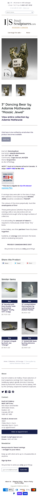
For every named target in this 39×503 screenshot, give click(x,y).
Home (5, 361)
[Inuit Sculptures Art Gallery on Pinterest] (13, 391)
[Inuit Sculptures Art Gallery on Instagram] (9, 391)
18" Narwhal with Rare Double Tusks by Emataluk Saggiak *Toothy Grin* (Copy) (8, 308)
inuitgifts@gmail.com (14, 437)
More (28, 33)
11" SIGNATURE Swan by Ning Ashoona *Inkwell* (29, 343)
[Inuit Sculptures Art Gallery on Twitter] (3, 391)
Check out (26, 8)
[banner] (19, 23)
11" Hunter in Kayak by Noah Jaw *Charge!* (9, 343)
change (27, 2)
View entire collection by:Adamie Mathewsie (15, 118)
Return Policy (28, 481)
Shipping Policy (17, 481)
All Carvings (19, 361)
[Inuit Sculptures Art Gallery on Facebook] (6, 391)
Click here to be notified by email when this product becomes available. (17, 133)
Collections (11, 361)
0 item (16, 8)
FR (11, 2)
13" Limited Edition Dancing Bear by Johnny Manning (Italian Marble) (29, 307)
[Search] (32, 12)
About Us (8, 481)
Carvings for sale (14, 33)
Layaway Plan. (7, 188)
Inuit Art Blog (19, 483)
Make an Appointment (19, 432)
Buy (9, 301)
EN (8, 2)
